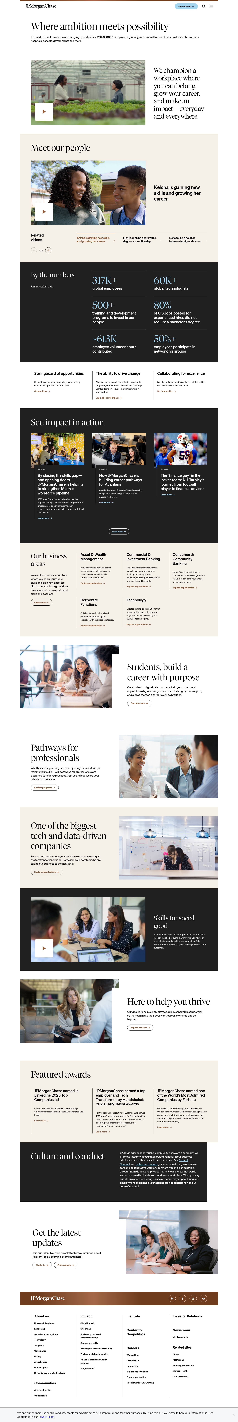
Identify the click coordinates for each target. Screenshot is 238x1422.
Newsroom (181, 1330)
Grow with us (133, 1360)
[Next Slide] (48, 250)
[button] (233, 1415)
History (37, 1356)
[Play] (44, 112)
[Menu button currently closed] (211, 6)
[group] (96, 240)
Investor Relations (187, 1316)
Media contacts (180, 1337)
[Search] (203, 6)
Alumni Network (181, 1376)
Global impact (87, 1323)
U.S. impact (85, 1328)
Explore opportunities (137, 1371)
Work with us (133, 1355)
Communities (45, 1383)
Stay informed (87, 1368)
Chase (176, 1354)
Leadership (39, 1328)
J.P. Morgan (178, 1359)
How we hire (132, 1366)
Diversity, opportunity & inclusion (50, 1372)
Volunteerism (40, 1395)
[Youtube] (203, 1298)
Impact (86, 1316)
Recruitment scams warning (140, 1382)
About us (41, 1316)
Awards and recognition (46, 1334)
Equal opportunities (136, 1377)
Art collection (40, 1361)
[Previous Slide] (34, 250)
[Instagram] (193, 1298)
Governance (40, 1350)
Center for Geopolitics (136, 1332)
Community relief (42, 1390)
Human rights (41, 1367)
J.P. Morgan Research (183, 1365)
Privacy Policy (46, 1416)
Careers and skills (89, 1343)
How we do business (44, 1323)
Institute (133, 1316)
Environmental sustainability (94, 1354)
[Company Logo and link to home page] (40, 8)
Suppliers (39, 1345)
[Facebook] (182, 1298)
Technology (39, 1339)
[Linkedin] (172, 1298)
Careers (133, 1348)
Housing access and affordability (96, 1348)
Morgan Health (180, 1370)
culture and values (146, 1164)
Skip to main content (12, 3)
